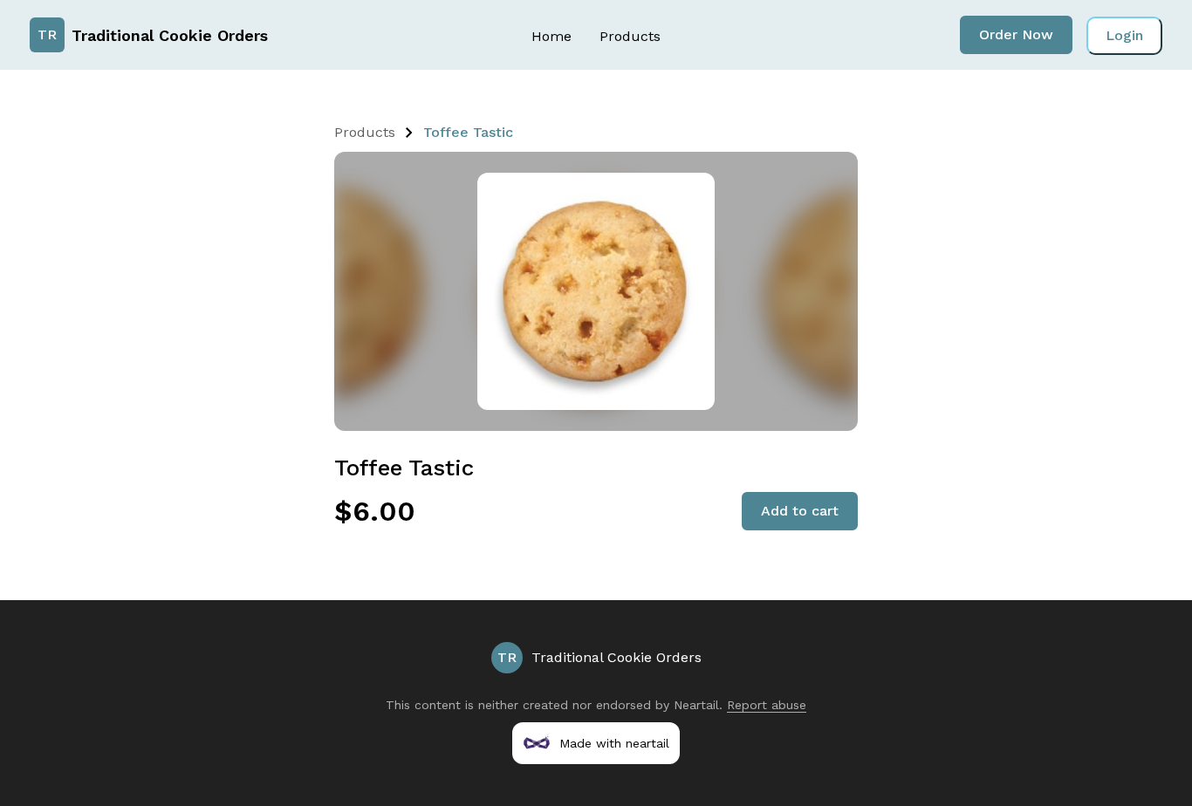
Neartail (696, 705)
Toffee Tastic (468, 132)
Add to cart (800, 510)
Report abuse (766, 705)
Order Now (1016, 34)
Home (551, 36)
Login (1124, 35)
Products (630, 36)
